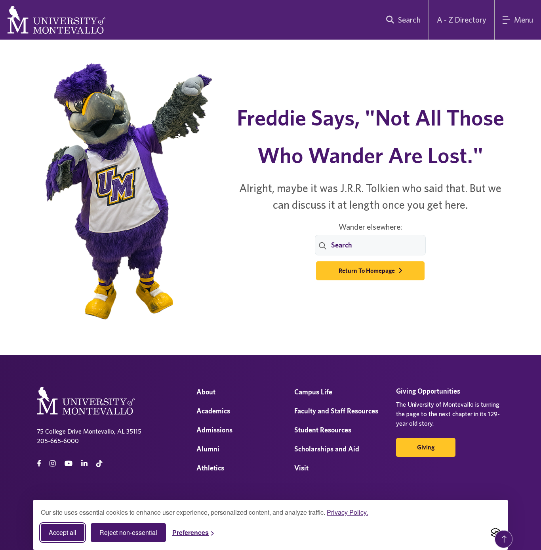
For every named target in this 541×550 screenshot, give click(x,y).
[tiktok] (99, 463)
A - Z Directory (461, 19)
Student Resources (322, 430)
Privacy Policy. (347, 512)
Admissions (214, 430)
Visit (301, 468)
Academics (213, 411)
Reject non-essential (128, 532)
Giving (425, 447)
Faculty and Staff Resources (336, 411)
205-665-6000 (58, 440)
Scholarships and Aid (326, 449)
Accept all (62, 532)
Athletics (210, 468)
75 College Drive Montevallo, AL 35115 (89, 431)
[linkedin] (84, 463)
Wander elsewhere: (370, 226)
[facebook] (39, 463)
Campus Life (313, 392)
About (205, 392)
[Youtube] (68, 463)
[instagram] (53, 463)
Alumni (207, 449)
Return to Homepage (367, 270)
